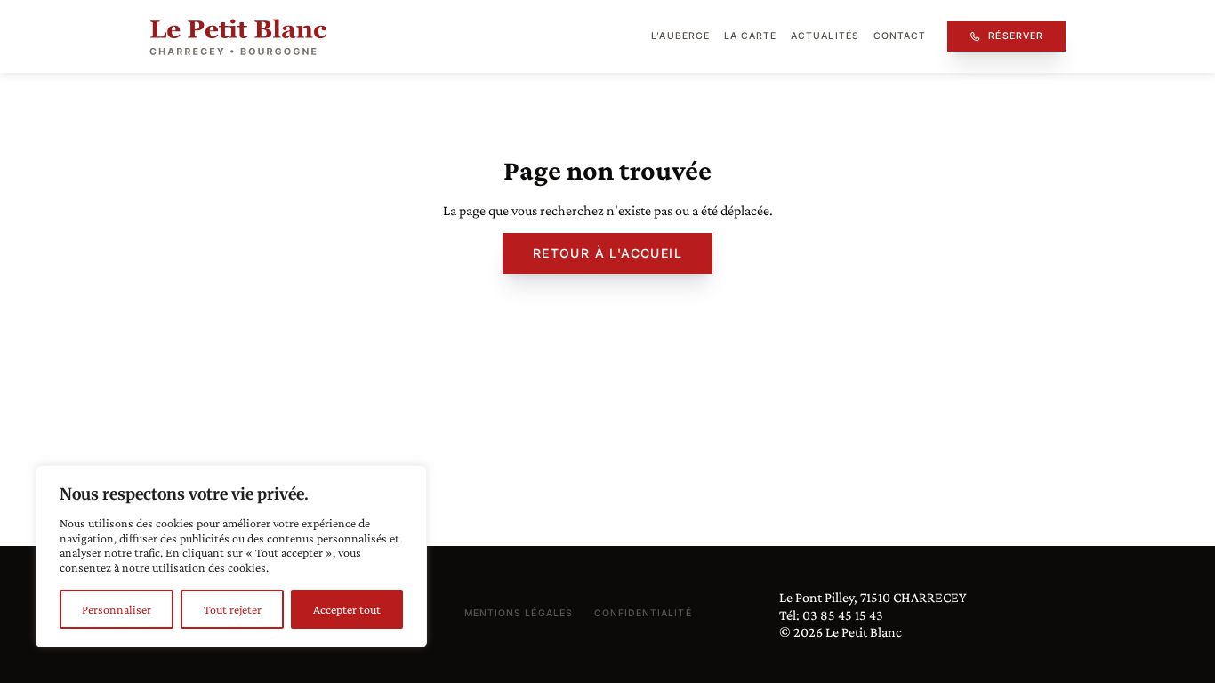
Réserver (1015, 36)
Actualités (825, 36)
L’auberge (680, 36)
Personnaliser (116, 609)
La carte (750, 36)
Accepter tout (347, 609)
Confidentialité (643, 613)
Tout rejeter (233, 609)
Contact (899, 36)
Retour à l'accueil (607, 253)
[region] (231, 556)
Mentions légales (518, 613)
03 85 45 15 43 (842, 615)
